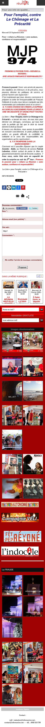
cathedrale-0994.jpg (12, 633)
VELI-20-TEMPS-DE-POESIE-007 (33, 680)
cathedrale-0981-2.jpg (33, 591)
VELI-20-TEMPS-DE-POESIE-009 (12, 701)
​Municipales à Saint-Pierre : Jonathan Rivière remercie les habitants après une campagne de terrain (22, 300)
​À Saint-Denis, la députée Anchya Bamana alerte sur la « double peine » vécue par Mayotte (36, 299)
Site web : (6, 227)
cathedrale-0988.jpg (12, 591)
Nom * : (5, 211)
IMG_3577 (12, 397)
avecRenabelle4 (12, 372)
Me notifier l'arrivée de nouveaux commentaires (23, 260)
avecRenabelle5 (33, 372)
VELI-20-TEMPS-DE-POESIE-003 (12, 422)
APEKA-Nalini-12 (33, 470)
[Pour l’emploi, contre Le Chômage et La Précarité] (22, 44)
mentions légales (22, 709)
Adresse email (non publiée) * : (14, 219)
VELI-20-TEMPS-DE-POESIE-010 (33, 422)
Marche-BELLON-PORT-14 (12, 446)
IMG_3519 (33, 397)
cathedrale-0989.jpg (12, 612)
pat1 (12, 494)
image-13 (33, 494)
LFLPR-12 (12, 348)
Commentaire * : (8, 235)
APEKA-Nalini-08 (12, 470)
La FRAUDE (7, 570)
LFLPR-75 (33, 348)
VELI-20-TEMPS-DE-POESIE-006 (12, 680)
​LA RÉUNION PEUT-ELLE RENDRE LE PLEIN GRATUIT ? (8, 299)
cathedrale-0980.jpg (33, 612)
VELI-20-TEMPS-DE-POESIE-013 (12, 659)
